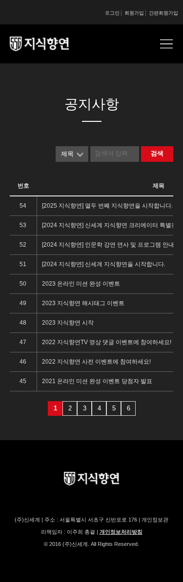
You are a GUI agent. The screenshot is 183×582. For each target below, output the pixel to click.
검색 (157, 153)
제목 (67, 153)
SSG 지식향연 (51, 43)
